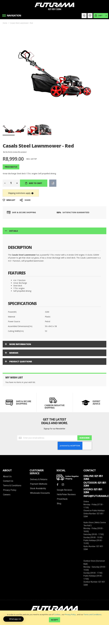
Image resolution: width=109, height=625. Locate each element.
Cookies (57, 614)
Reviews (13, 352)
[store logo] (54, 5)
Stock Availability (38, 488)
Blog (59, 503)
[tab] (54, 231)
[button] (21, 129)
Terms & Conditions (12, 485)
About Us (7, 476)
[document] (54, 617)
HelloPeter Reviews (66, 494)
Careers (6, 494)
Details (13, 230)
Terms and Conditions (92, 614)
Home (5, 23)
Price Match (11, 167)
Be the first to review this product (14, 152)
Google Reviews (64, 490)
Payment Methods (38, 484)
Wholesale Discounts (40, 493)
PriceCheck (62, 499)
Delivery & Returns (38, 479)
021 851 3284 (54, 9)
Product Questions (20, 361)
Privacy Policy (70, 614)
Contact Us (8, 481)
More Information (20, 344)
